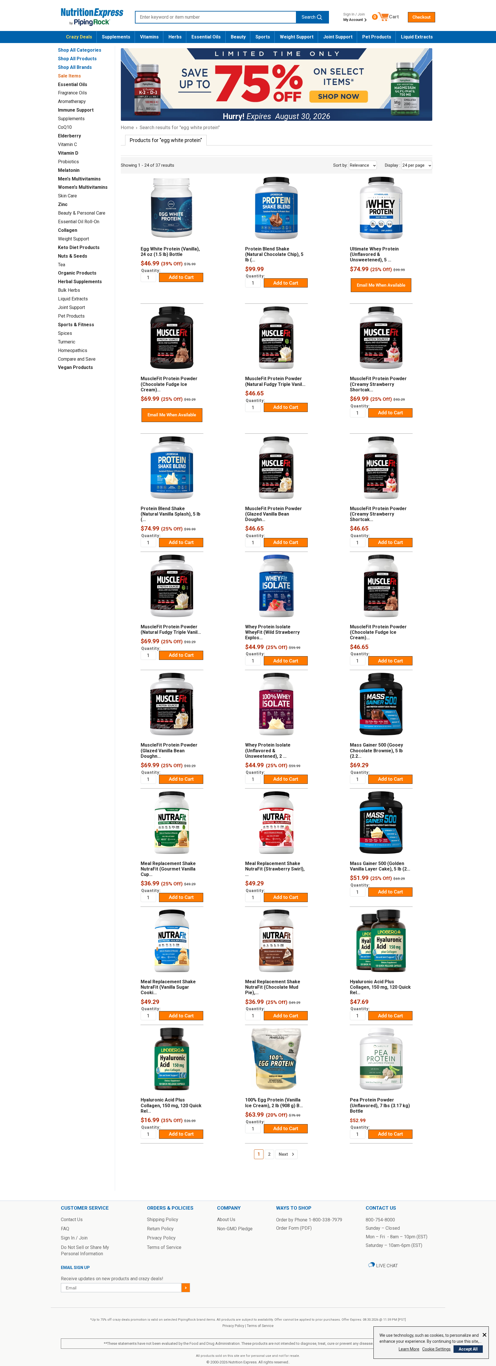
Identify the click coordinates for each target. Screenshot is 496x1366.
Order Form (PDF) (294, 1228)
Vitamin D (68, 153)
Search (308, 17)
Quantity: (151, 271)
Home (127, 127)
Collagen (67, 230)
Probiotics (68, 161)
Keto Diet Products (79, 247)
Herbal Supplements (80, 281)
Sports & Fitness (76, 324)
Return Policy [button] (160, 1228)
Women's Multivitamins (83, 187)
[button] (421, 17)
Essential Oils (206, 37)
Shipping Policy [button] (162, 1219)
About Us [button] (226, 1219)
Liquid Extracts (417, 37)
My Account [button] (353, 20)
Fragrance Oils (72, 93)
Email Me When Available (381, 285)
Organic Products (77, 273)
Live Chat (386, 1265)
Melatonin (69, 170)
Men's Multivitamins (79, 179)
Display (405, 165)
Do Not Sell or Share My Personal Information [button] (85, 1250)
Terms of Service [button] (164, 1247)
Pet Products (376, 37)
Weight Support (296, 37)
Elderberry (69, 136)
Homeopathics (72, 350)
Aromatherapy (72, 101)
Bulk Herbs (69, 290)
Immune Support (76, 110)
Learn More (409, 1349)
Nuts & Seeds (72, 256)
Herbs (175, 37)
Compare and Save (77, 359)
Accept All (468, 1349)
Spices (65, 333)
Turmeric (66, 342)
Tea (61, 264)
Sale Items (69, 76)
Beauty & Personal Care (81, 213)
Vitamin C (67, 144)
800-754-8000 (380, 1220)
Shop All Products (77, 58)
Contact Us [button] (72, 1219)
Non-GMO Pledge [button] (235, 1228)
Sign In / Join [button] (74, 1238)
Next (283, 1154)
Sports (262, 37)
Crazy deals (79, 37)
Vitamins (149, 37)
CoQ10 (65, 127)
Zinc (62, 204)
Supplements (116, 37)
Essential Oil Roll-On (78, 221)
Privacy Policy (233, 1326)
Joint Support (337, 37)
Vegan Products (75, 367)
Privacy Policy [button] (161, 1238)
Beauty (238, 37)
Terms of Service (260, 1326)
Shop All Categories (79, 50)
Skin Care (67, 196)
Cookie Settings (436, 1349)
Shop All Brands (75, 67)
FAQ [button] (65, 1228)
